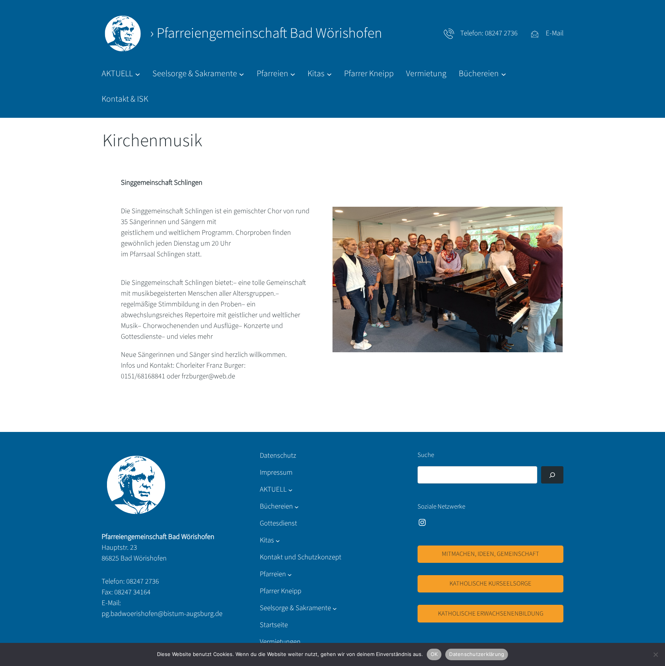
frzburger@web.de (208, 376)
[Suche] (552, 474)
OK (434, 654)
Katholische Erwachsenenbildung (490, 613)
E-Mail (554, 33)
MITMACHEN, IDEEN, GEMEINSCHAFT (490, 554)
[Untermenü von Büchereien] (296, 506)
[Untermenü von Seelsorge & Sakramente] (334, 608)
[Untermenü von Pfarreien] (289, 574)
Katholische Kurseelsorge (490, 583)
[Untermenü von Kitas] (278, 540)
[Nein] (655, 654)
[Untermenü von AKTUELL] (290, 490)
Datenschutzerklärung (476, 654)
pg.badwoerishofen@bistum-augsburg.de (162, 614)
